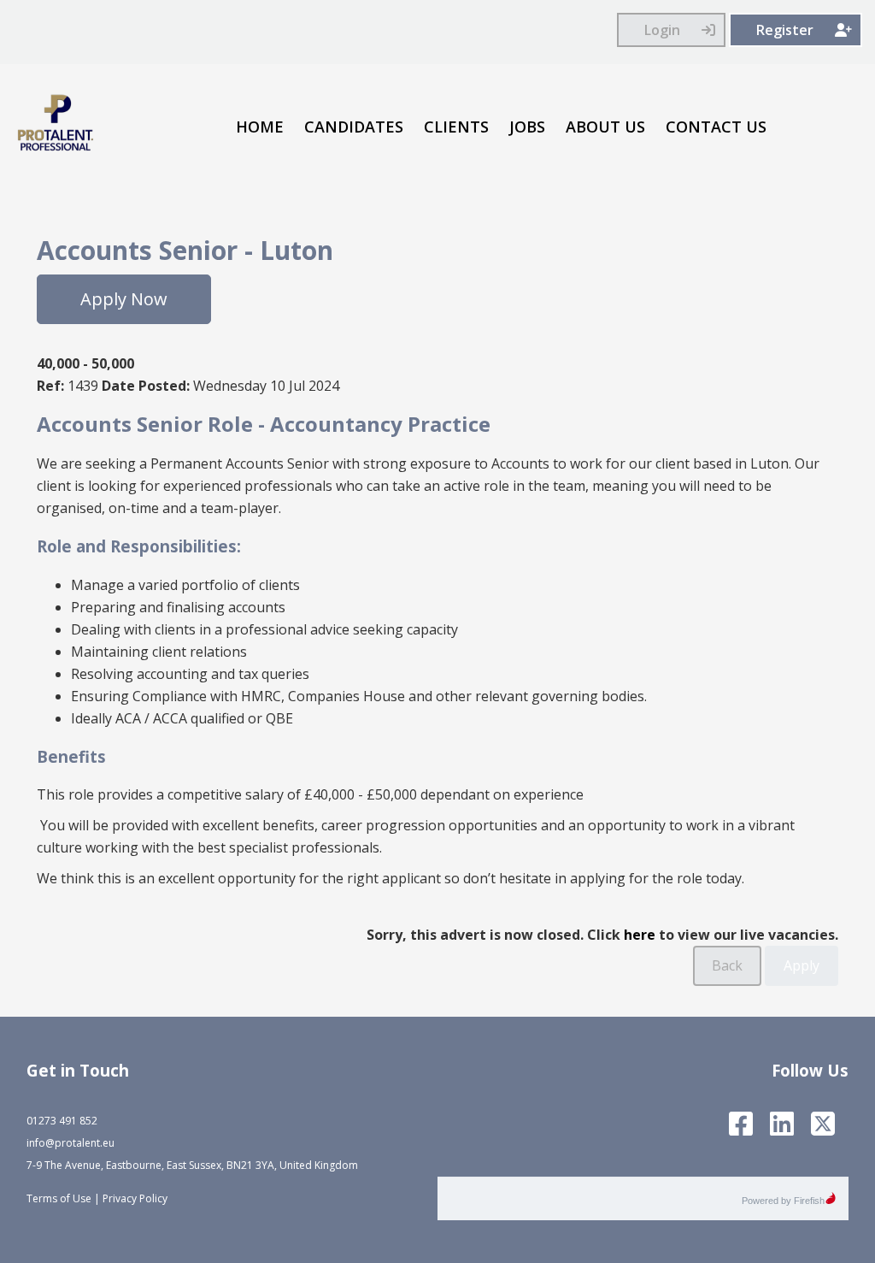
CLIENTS (456, 126)
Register (784, 30)
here (639, 934)
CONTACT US (716, 126)
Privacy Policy (135, 1198)
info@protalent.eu (70, 1143)
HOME (260, 126)
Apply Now (123, 298)
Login (662, 30)
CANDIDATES (353, 126)
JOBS (527, 126)
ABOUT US (605, 126)
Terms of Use (58, 1198)
